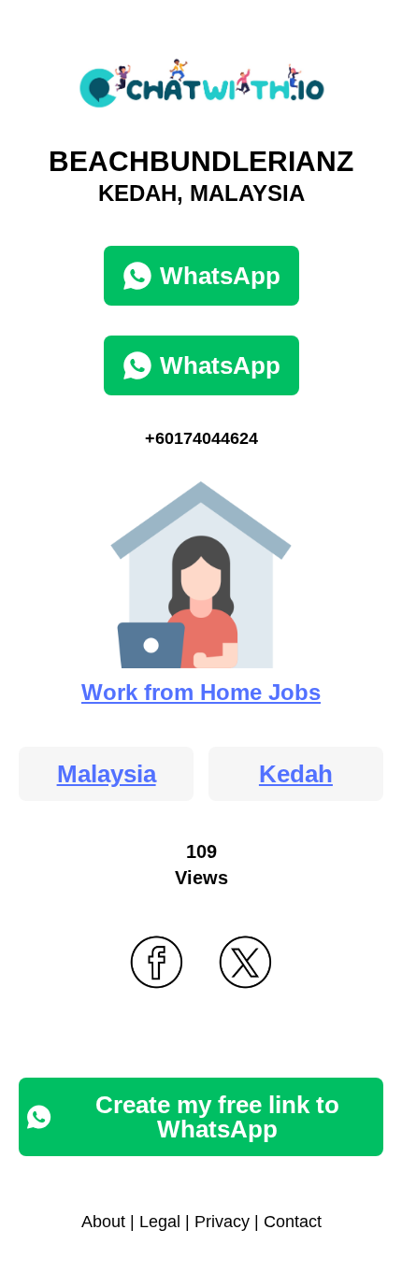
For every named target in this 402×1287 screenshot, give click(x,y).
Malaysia (106, 774)
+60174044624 (201, 438)
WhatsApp (220, 276)
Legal (159, 1221)
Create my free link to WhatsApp (217, 1117)
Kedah (296, 774)
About (103, 1221)
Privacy (222, 1221)
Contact (293, 1221)
